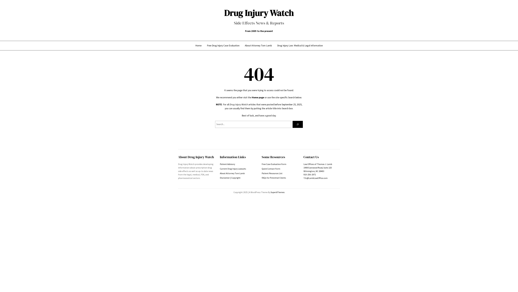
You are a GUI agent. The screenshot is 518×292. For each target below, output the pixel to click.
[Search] (298, 124)
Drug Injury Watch (259, 13)
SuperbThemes (278, 192)
